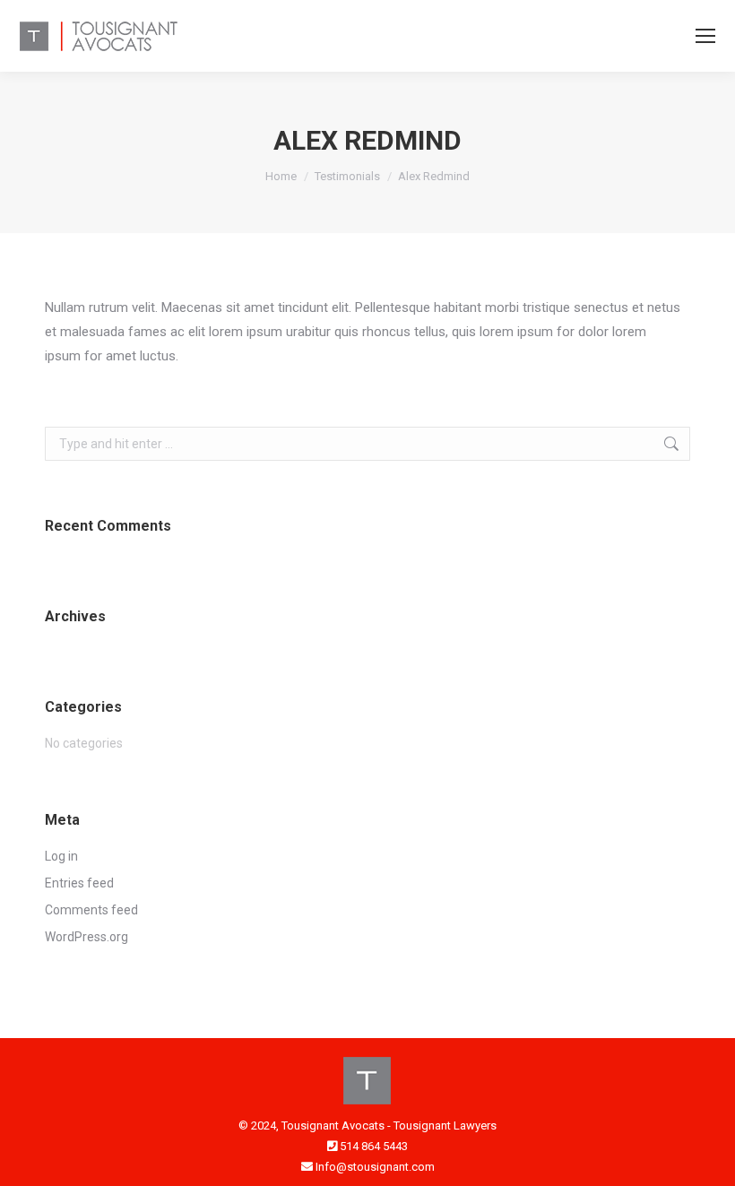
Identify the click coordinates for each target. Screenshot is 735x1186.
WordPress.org (86, 937)
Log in (61, 856)
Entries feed (79, 883)
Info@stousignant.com (375, 1166)
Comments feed (91, 910)
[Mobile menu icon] (705, 36)
